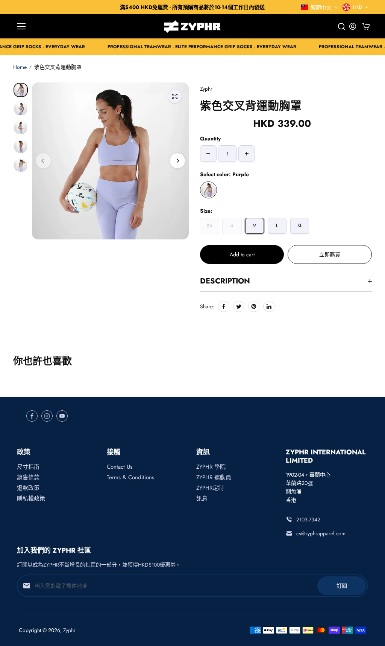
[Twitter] (238, 306)
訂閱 (341, 586)
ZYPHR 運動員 (213, 477)
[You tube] (62, 416)
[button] (320, 7)
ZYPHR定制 (210, 488)
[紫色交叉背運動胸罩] (175, 96)
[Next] (177, 160)
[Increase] (246, 153)
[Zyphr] (192, 26)
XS (209, 225)
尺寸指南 (28, 467)
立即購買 (329, 254)
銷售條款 (28, 477)
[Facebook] (223, 306)
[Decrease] (208, 153)
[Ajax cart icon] (366, 26)
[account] (352, 26)
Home (20, 67)
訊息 (202, 498)
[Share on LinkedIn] (268, 306)
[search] (341, 26)
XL (299, 225)
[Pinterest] (253, 306)
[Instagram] (47, 416)
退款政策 (28, 488)
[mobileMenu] (21, 26)
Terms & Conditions (130, 477)
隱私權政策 (31, 498)
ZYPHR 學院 (211, 467)
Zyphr (69, 630)
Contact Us (119, 467)
